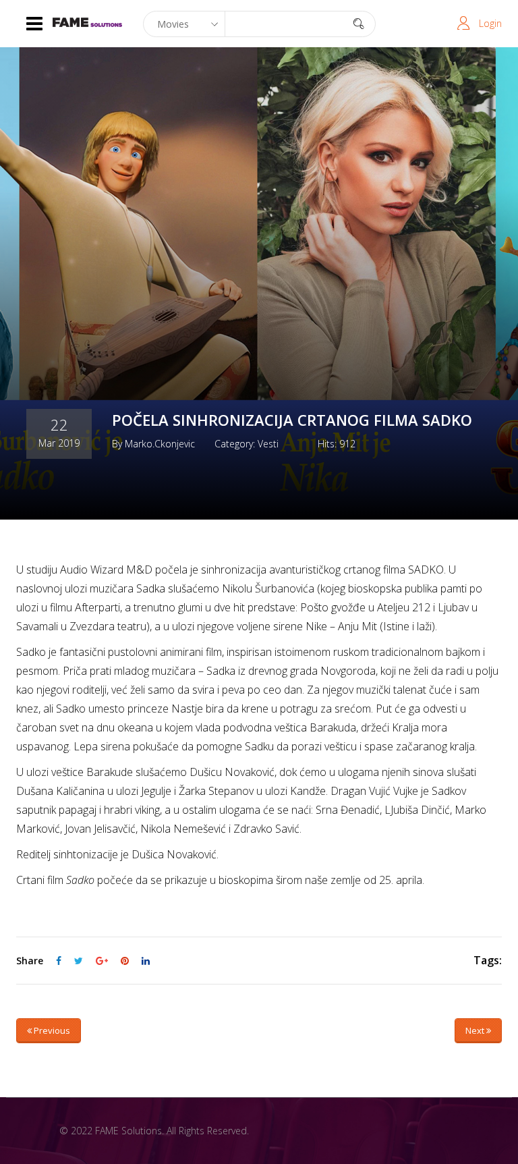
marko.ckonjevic (160, 443)
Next (475, 1030)
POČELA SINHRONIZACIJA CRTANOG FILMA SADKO (292, 420)
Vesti (268, 443)
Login (490, 23)
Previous (51, 1030)
